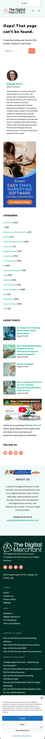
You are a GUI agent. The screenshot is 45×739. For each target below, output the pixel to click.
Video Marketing (9, 304)
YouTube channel (32, 425)
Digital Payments (10, 251)
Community (8, 246)
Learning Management (12, 270)
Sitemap (7, 603)
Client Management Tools (13, 242)
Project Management (11, 290)
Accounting (8, 223)
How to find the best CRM (14, 648)
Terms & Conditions (12, 623)
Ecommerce (8, 256)
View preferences (22, 730)
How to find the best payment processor (21, 645)
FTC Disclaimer (10, 620)
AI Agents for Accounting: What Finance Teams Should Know (28, 331)
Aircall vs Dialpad (25, 364)
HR (4, 266)
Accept (22, 718)
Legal (5, 275)
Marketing (7, 280)
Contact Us (8, 596)
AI (4, 227)
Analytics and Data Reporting (15, 232)
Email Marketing (9, 261)
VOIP (5, 309)
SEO (5, 294)
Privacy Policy (26, 736)
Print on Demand (10, 285)
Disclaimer (8, 613)
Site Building (8, 299)
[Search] (32, 51)
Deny (22, 724)
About (6, 592)
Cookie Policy (17, 736)
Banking (6, 237)
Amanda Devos (14, 83)
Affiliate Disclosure (11, 617)
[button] (42, 698)
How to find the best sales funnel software (22, 651)
